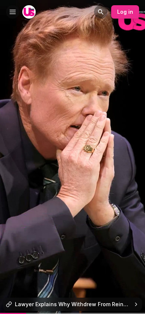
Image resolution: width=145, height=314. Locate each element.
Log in (125, 12)
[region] (72, 313)
